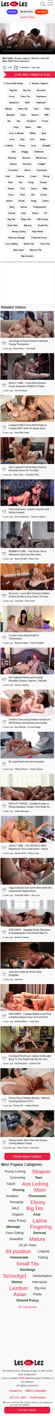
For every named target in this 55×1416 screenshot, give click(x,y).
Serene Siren (21, 853)
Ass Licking (35, 1183)
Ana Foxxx (30, 601)
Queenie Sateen (22, 937)
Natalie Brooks (32, 1105)
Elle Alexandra (21, 1063)
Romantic (17, 1202)
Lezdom (18, 1288)
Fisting (43, 1257)
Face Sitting (15, 1233)
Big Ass (13, 90)
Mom (40, 1189)
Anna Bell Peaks (14, 83)
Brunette (41, 90)
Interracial (39, 1282)
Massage (13, 1227)
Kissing (18, 1190)
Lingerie (43, 1251)
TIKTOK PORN (26, 12)
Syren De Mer (21, 559)
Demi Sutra (18, 475)
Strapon (41, 1171)
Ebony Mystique (22, 811)
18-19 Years (27, 1245)
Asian (19, 1294)
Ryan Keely (18, 348)
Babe (47, 108)
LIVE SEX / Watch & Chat (32, 74)
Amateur (12, 1196)
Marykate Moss (22, 643)
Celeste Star (35, 1063)
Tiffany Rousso (22, 769)
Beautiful (16, 1239)
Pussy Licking (15, 1171)
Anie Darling (20, 727)
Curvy (12, 96)
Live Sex (12, 12)
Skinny (8, 108)
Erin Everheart (21, 390)
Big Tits (27, 90)
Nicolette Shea (32, 475)
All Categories (27, 1307)
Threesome (37, 1196)
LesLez (18, 4)
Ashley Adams (21, 1021)
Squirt (11, 1184)
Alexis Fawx (33, 853)
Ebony (38, 1202)
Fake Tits (25, 96)
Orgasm (17, 1214)
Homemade (19, 1257)
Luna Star (19, 601)
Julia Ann (19, 979)
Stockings (27, 1270)
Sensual (39, 1233)
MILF (27, 102)
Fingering (41, 1226)
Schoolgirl (14, 1275)
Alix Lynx (36, 895)
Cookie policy (38, 1397)
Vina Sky (35, 1148)
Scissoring (17, 1177)
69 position (18, 1251)
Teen (36, 108)
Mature (37, 1239)
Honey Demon (36, 769)
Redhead (41, 102)
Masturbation (42, 1276)
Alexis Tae (33, 559)
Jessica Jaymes (40, 83)
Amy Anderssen (22, 517)
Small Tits (23, 108)
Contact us (15, 1390)
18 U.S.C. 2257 (17, 1397)
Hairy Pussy (17, 1220)
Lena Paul (34, 1021)
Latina (40, 1220)
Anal (36, 1214)
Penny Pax (18, 1105)
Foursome (41, 96)
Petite (37, 1294)
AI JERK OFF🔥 (27, 17)
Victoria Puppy (34, 727)
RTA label (25, 1378)
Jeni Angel (30, 348)
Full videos (41, 12)
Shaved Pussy (27, 1300)
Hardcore (14, 102)
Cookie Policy (38, 1405)
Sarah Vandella (37, 643)
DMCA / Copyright (35, 1390)
